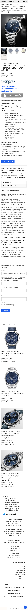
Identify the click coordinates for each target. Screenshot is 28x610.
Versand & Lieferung (16, 585)
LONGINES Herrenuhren (17, 174)
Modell (3, 270)
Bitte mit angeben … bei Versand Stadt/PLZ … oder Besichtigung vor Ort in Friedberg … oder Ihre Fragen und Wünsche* (13, 278)
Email (3, 295)
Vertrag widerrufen (14, 608)
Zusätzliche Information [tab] (10, 186)
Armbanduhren (12, 168)
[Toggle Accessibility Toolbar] (25, 607)
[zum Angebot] (12, 97)
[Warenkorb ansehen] (18, 1)
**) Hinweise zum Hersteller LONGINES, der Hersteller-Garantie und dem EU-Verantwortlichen (13, 242)
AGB (6, 585)
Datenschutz (8, 587)
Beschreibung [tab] (7, 182)
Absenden (5, 310)
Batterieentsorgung (14, 593)
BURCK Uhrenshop (7, 1)
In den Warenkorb (8, 161)
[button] (24, 16)
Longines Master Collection (9, 175)
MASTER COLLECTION (13, 6)
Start (2, 4)
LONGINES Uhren (20, 177)
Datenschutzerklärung (7, 305)
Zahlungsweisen (19, 587)
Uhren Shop (8, 4)
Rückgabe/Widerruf (14, 590)
